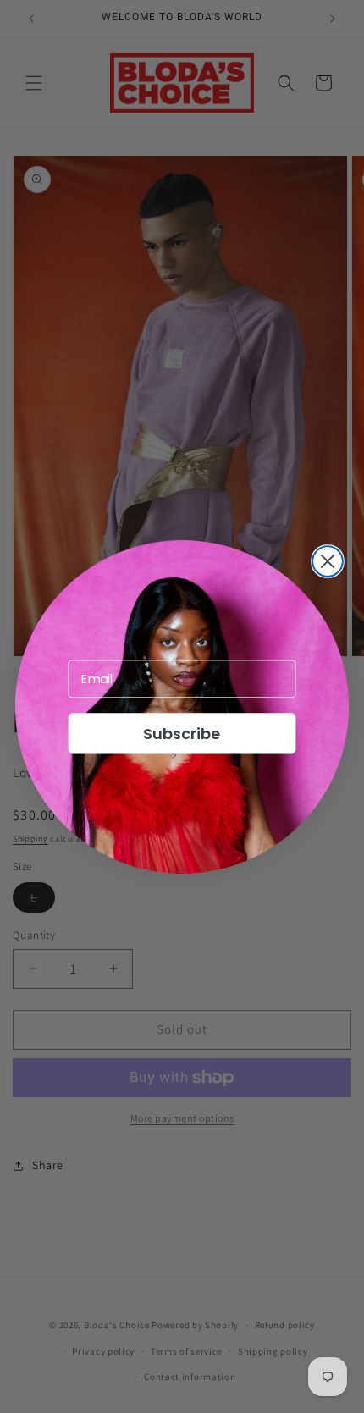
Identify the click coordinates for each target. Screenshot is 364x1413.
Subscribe (181, 732)
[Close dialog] (327, 561)
